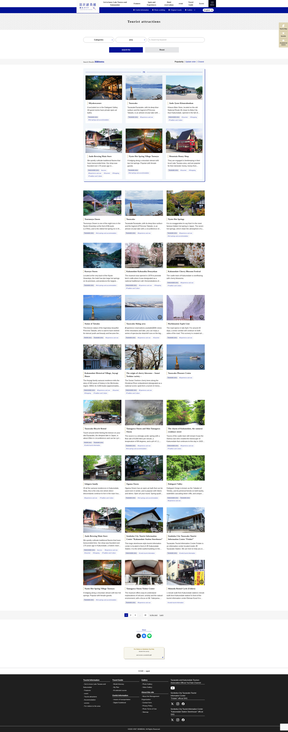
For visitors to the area (92, 706)
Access (201, 3)
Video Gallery (147, 687)
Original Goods (176, 10)
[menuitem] (208, 10)
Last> (162, 615)
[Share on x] (138, 636)
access (86, 703)
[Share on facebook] (144, 636)
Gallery (189, 10)
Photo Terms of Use (150, 709)
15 (145, 615)
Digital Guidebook (119, 702)
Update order (190, 62)
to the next (153, 615)
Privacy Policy (147, 706)
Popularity (179, 62)
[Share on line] (149, 636)
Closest (201, 62)
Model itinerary (118, 684)
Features (137, 3)
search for (126, 50)
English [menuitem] (207, 10)
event (181, 3)
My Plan (116, 687)
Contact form (147, 702)
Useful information (142, 10)
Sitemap (145, 712)
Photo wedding (159, 10)
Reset (162, 50)
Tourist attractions (90, 697)
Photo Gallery (147, 684)
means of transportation (121, 699)
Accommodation (90, 700)
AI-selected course (120, 690)
